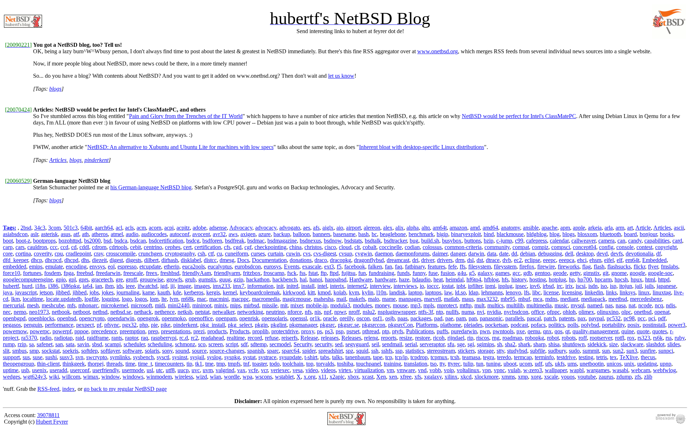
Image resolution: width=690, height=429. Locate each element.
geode (560, 273)
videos (328, 370)
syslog (214, 357)
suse (37, 357)
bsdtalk (373, 241)
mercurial (13, 305)
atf (76, 234)
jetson (46, 292)
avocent (201, 234)
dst (480, 260)
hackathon (258, 279)
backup (281, 234)
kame (148, 292)
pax (582, 318)
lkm (15, 299)
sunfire (648, 351)
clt (357, 247)
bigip (442, 234)
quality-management (595, 331)
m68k (187, 299)
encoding (76, 266)
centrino (153, 247)
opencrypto (92, 318)
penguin (33, 325)
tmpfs (234, 364)
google (637, 273)
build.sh (430, 241)
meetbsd (617, 299)
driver (427, 260)
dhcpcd (53, 260)
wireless (184, 377)
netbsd (100, 312)
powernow (15, 331)
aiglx (328, 228)
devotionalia (639, 253)
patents (567, 318)
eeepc (549, 260)
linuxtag (662, 292)
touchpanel (368, 364)
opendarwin (120, 318)
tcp (388, 357)
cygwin (363, 253)
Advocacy (240, 228)
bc (374, 234)
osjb (390, 318)
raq (144, 338)
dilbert (151, 260)
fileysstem (505, 266)
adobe (199, 228)
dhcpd (71, 260)
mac (201, 299)
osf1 (377, 318)
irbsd (548, 286)
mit (284, 305)
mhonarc (88, 305)
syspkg (232, 357)
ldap (473, 292)
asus (65, 234)
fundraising (381, 273)
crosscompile (120, 253)
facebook (354, 266)
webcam (640, 370)
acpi (169, 228)
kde (177, 292)
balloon (301, 234)
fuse (433, 273)
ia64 (87, 286)
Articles (57, 160)
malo (373, 299)
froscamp (273, 273)
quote (643, 331)
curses (258, 253)
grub (190, 279)
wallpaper (556, 370)
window (110, 377)
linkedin (594, 292)
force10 (11, 273)
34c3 (39, 228)
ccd (64, 247)
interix (337, 286)
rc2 (194, 338)
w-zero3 (532, 370)
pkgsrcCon (400, 325)
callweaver (583, 241)
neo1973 (39, 312)
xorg (536, 377)
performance (59, 325)
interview (380, 286)
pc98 (629, 318)
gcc (516, 273)
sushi (51, 357)
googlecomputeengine (28, 279)
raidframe (98, 338)
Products (239, 331)
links (611, 292)
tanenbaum (357, 357)
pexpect (85, 325)
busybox (451, 241)
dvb (506, 260)
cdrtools (118, 247)
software (132, 351)
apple (579, 228)
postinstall (654, 325)
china (295, 247)
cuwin (293, 253)
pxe (520, 331)
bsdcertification (166, 241)
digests (133, 260)
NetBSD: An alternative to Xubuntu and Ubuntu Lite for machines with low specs (180, 147)
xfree (405, 377)
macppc (240, 299)
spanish (255, 351)
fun (362, 273)
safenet (44, 344)
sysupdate (290, 357)
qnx (547, 331)
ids (119, 286)
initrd (292, 286)
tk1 (198, 364)
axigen (248, 234)
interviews (405, 286)
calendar (559, 241)
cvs (306, 253)
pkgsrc (327, 325)
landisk (397, 292)
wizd (201, 377)
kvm (354, 292)
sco (202, 344)
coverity (43, 253)
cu (219, 253)
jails (649, 286)
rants (116, 338)
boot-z (23, 241)
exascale (311, 266)
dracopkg (340, 260)
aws (233, 234)
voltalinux (468, 370)
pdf (662, 318)
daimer (439, 253)
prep (153, 331)
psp (340, 331)
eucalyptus (220, 266)
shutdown (573, 344)
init (280, 286)
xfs (417, 377)
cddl (84, 247)
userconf (79, 370)
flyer (653, 266)
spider (309, 351)
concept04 (584, 247)
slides (673, 344)
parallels (514, 318)
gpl (72, 279)
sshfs (386, 351)
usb (25, 370)
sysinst (179, 357)
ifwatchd (147, 286)
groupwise (152, 279)
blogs (55, 89)
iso (604, 286)
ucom (525, 364)
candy (634, 241)
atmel (117, 234)
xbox (353, 377)
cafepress (536, 241)
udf (538, 364)
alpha (412, 228)
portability (613, 325)
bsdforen (212, 241)
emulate (54, 266)
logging (110, 299)
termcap (523, 357)
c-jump (504, 241)
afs (316, 228)
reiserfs (289, 338)
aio (339, 228)
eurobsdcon (248, 266)
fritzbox (252, 273)
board (630, 234)
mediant (569, 299)
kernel (230, 292)
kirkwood (294, 292)
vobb (435, 370)
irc (559, 286)
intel (322, 286)
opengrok (148, 318)
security (323, 344)
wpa (247, 377)
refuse (272, 338)
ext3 (329, 266)
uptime (10, 370)
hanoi (315, 279)
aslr (34, 234)
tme (209, 364)
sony (167, 351)
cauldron (37, 247)
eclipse (532, 260)
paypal (596, 318)
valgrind (225, 370)
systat (249, 357)
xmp (523, 377)
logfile (91, 299)
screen (215, 344)
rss (669, 338)
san (59, 344)
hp (572, 279)
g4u (461, 273)
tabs (324, 357)
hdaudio (421, 279)
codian (412, 247)
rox (631, 338)
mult (479, 305)
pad (438, 318)
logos (141, 299)
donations (301, 260)
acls (129, 228)
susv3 (66, 357)
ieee (130, 286)
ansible (531, 228)
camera (606, 241)
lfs (526, 292)
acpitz (183, 228)
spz (349, 351)
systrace (267, 357)
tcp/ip (401, 357)
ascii (679, 228)
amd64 (490, 228)
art (630, 228)
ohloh (569, 312)
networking (250, 312)
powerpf (62, 331)
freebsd (85, 273)
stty (500, 351)
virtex (345, 370)
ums (572, 364)
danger (457, 253)
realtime (236, 338)
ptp (385, 331)
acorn (155, 228)
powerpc (40, 331)
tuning (493, 364)
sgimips (485, 344)
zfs (638, 377)
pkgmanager (303, 325)
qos (558, 331)
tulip (468, 364)
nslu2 (369, 312)
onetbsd (643, 312)
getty (575, 273)
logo (127, 299)
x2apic (337, 377)
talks (337, 357)
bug (414, 241)
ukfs (560, 364)
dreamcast (398, 260)
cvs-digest (324, 253)
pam (461, 318)
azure (264, 234)
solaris (152, 351)
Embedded (654, 260)
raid (79, 338)
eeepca (566, 260)
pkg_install (212, 325)
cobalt (369, 247)
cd (74, 247)
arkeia (595, 228)
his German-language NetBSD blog (151, 187)
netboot (81, 312)
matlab (451, 299)
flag (586, 266)
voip (449, 370)
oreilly (347, 318)
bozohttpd (70, 241)
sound (182, 351)
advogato (289, 228)
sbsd (97, 344)
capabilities (657, 241)
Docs (243, 260)
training (392, 364)
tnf (246, 364)
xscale (551, 377)
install (307, 286)
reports (388, 338)
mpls (428, 305)
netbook (61, 312)
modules (362, 305)
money (382, 305)
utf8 (170, 370)
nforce (295, 312)
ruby (680, 338)
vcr (264, 370)
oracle (330, 318)
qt (567, 331)
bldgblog (536, 234)
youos (568, 377)
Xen (381, 377)
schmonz (185, 344)
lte (164, 299)
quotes (659, 331)
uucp (183, 370)
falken (375, 266)
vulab (514, 370)
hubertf (11, 286)
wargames (598, 370)
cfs (227, 247)
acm (141, 228)
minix (220, 305)
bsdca (120, 241)
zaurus (606, 377)
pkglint (278, 325)
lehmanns (492, 292)
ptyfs (397, 331)
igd (163, 286)
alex (387, 228)
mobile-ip (316, 305)
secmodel (280, 344)
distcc (210, 260)
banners (321, 234)
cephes (172, 247)
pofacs (538, 325)
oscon (363, 318)
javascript (26, 292)
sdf (244, 344)
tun (479, 364)
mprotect (447, 305)
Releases (351, 338)
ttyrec (454, 364)
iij (172, 286)
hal (303, 279)
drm (459, 260)
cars (19, 247)
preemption (132, 331)
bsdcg (192, 241)
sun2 (618, 351)
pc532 (614, 318)
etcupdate (150, 266)
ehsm (595, 260)
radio (45, 338)
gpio (61, 279)
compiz (540, 247)
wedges (11, 377)
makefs (357, 299)
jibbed (63, 292)
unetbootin (592, 364)
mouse (400, 305)
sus (26, 357)
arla (608, 228)
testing (586, 357)
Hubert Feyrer (52, 422)
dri (415, 260)
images (202, 286)
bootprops (44, 241)
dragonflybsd (369, 260)
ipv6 (535, 286)
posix (633, 325)
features (436, 266)
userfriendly (105, 370)
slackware (632, 344)
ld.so (460, 292)
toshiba (345, 364)
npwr (340, 312)
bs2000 (92, 241)
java (7, 292)
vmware (406, 370)
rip (470, 338)
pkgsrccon (373, 325)
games (502, 273)
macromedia (266, 299)
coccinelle (390, 247)
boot (8, 241)
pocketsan (496, 325)
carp (8, 247)
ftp (324, 273)
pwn (485, 331)
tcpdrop (419, 357)
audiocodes (154, 234)
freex (151, 273)
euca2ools (193, 266)
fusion (448, 273)
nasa (621, 305)
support (11, 357)
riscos (482, 338)
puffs (442, 331)
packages (420, 318)
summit (591, 351)
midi (160, 305)
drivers (444, 260)
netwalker (223, 312)
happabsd (335, 279)
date (504, 253)
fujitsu (348, 273)
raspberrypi (163, 338)
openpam (226, 318)
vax (241, 370)
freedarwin (108, 273)
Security (303, 344)
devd (602, 253)
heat (438, 279)
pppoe (81, 331)
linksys (627, 292)
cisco (330, 247)
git (605, 273)
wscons (263, 377)
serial (411, 344)
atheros (100, 234)
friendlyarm (227, 273)
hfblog (491, 279)
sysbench (143, 357)
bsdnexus (310, 241)
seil (375, 344)
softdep (89, 351)
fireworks (568, 266)
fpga (69, 273)
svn (79, 357)
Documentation (269, 260)
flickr (639, 266)
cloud (345, 247)
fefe (452, 266)
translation (415, 364)
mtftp (466, 305)
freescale (133, 273)
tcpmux (439, 357)
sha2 (510, 344)
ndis (670, 305)
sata (70, 344)
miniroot (201, 305)
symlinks (120, 357)
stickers (466, 351)
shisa (554, 344)
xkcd (466, 377)
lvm (174, 299)
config (606, 247)
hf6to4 (473, 279)
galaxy (485, 273)
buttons (472, 241)
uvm (208, 370)
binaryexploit (466, 234)
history (518, 279)
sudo (574, 351)
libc (536, 292)
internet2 (357, 286)
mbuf (524, 299)
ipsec (521, 286)
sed (338, 344)
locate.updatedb (64, 299)
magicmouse (296, 299)
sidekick (597, 344)
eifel (609, 260)
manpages (410, 299)
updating (647, 364)
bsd (107, 241)
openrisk (249, 318)
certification (207, 247)
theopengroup (18, 364)
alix (399, 228)
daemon (384, 253)
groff (131, 279)
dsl (470, 260)
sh (499, 344)
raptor (131, 338)
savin (83, 344)
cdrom (99, 247)
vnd (422, 370)
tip (189, 364)
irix (569, 286)
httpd (664, 279)
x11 (322, 377)
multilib (515, 305)
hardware (385, 279)
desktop (585, 253)
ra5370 (29, 338)
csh (201, 253)
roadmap (512, 338)
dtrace (493, 260)
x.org (310, 377)
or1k (315, 318)
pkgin (261, 325)
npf (327, 312)
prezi (198, 331)
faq (398, 266)
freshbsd (169, 273)
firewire (546, 266)
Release (309, 338)
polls (572, 325)
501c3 (71, 228)
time (130, 364)
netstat (202, 312)
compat (520, 247)
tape (377, 357)
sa (31, 344)
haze (404, 279)
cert (187, 247)
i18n (40, 286)
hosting (537, 279)
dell (569, 253)
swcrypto (96, 357)
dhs (85, 260)
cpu (59, 253)
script (232, 344)
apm (565, 228)
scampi (113, 344)
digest (116, 260)
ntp (439, 312)
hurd (27, 286)
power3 (676, 325)
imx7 (238, 286)
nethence (165, 312)
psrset (352, 331)
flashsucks (619, 266)
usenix (39, 370)
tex (613, 357)
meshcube (53, 305)
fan (388, 266)
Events (291, 266)
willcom (71, 377)
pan (473, 318)
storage (486, 351)
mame (389, 299)
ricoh (439, 338)
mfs (71, 305)
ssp (398, 351)
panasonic (491, 318)
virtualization (369, 370)
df (658, 253)
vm (390, 370)
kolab (340, 292)
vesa (298, 370)
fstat (313, 273)
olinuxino (607, 312)
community (497, 247)
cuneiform (236, 253)
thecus (648, 357)
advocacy (265, 228)
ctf (211, 253)
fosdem (52, 273)
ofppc (553, 312)
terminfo (544, 357)
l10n (381, 292)
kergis (213, 292)
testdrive (566, 357)
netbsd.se (120, 312)
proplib (260, 331)
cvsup (345, 253)
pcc (641, 318)
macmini (219, 299)
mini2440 (178, 305)
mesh (33, 305)
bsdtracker (395, 241)
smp (34, 351)
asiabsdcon (15, 234)
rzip (22, 344)
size (613, 344)
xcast (367, 377)
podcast (519, 325)
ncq (659, 305)
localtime (33, 299)
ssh (374, 351)
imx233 (221, 286)
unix (629, 364)
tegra (488, 357)
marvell (432, 299)
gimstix (591, 273)
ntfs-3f (425, 312)
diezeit (99, 260)
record (255, 338)
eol (111, 266)
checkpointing (270, 247)
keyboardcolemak (260, 292)
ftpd (334, 273)
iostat (448, 286)
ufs (548, 364)
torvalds (325, 364)
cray (98, 253)
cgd (237, 247)
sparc (273, 351)
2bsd (25, 228)
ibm (109, 286)
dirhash (169, 260)
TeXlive (629, 357)
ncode (645, 305)
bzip (488, 241)
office (537, 312)
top (309, 364)
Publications (420, 331)
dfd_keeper (15, 260)
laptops (433, 292)
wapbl (577, 370)
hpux (636, 279)
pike (165, 325)
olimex (586, 312)
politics (556, 325)
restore (422, 338)
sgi (471, 344)
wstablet (284, 377)
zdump (624, 377)
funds (403, 273)
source (199, 351)
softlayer (110, 351)
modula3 (340, 305)
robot (553, 338)
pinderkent (96, 160)
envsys (97, 266)
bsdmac (255, 241)
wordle (232, 377)
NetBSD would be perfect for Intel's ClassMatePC (519, 116)
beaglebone (393, 234)
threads (114, 364)
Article (643, 228)
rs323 (644, 338)
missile (269, 305)
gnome (619, 273)
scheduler (134, 344)
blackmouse (510, 234)
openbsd (66, 318)
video (311, 370)
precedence (104, 331)
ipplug (505, 286)
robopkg (534, 338)
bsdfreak (234, 241)
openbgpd (14, 318)
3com (54, 228)
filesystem (479, 266)
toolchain (292, 364)
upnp (665, 364)
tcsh (454, 357)
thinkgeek (74, 364)
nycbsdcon (516, 312)
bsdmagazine (282, 241)
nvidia (494, 312)
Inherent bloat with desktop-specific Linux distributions (421, 147)
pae (449, 318)
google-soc (660, 273)
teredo (504, 357)
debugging (550, 253)
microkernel (114, 305)
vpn (486, 370)
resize (405, 338)
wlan (215, 377)
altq (426, 228)
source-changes (227, 351)
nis (317, 312)
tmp (220, 364)
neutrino (275, 312)
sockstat (51, 351)
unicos (614, 364)
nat (632, 305)
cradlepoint (78, 253)
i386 (53, 286)
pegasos (12, 325)
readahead (212, 338)
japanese (666, 286)
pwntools (503, 331)
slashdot (655, 344)
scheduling (160, 344)
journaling (127, 292)
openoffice (201, 318)
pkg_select (240, 325)
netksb (185, 312)
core (8, 253)
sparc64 (290, 351)
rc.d (183, 338)
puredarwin (464, 331)
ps (319, 331)
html (650, 279)
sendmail (392, 344)
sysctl (163, 357)
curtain (275, 253)
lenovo (513, 292)
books (666, 234)
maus (468, 299)
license (551, 292)
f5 (339, 266)
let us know (341, 76)
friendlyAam (196, 273)
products (217, 331)
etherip (171, 266)
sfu (450, 344)
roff (583, 338)
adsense (218, 228)
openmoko (174, 318)
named (594, 305)
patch (550, 318)
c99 (519, 241)
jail (638, 286)
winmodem (159, 377)
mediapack (593, 299)
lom (154, 299)
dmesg (227, 260)
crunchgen (150, 253)
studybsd (517, 351)
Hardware (360, 279)
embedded (14, 266)
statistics (414, 351)
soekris (70, 351)
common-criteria (463, 247)
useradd (58, 370)
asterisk (49, 234)
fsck (291, 273)
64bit (86, 228)
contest (644, 247)
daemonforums (412, 253)
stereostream (441, 351)
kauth (163, 292)
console (625, 247)
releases (330, 338)
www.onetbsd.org (437, 51)
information (260, 286)
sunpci (665, 351)
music (561, 305)
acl (119, 228)
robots (569, 338)
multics (495, 305)
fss (302, 273)
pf (99, 325)
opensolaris (274, 318)
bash (363, 234)
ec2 (518, 260)
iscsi (580, 286)
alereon (372, 228)
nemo (20, 312)
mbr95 (508, 299)
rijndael (455, 338)
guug (225, 279)
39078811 (48, 415)
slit (6, 351)
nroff (354, 312)
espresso (127, 266)
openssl (298, 318)
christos (313, 247)
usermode (133, 370)
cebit (135, 247)
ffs (462, 266)
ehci (581, 260)
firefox (526, 266)
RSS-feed (48, 389)
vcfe (253, 370)
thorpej (96, 364)
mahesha (324, 299)
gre (119, 279)
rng (496, 338)
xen (393, 377)
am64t (440, 228)
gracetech (102, 279)
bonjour (648, 234)
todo (275, 364)
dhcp (36, 260)
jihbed (80, 292)
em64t (632, 260)
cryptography (180, 253)
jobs (94, 292)
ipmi (490, 286)
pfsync (111, 325)
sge (461, 344)
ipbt (460, 286)
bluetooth (610, 234)
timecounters (169, 364)
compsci (560, 247)
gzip (238, 279)
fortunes (32, 273)
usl (150, 370)
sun (606, 351)
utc (159, 370)
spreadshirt (330, 351)
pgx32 (129, 325)
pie (154, 325)
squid (362, 351)
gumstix (207, 279)
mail (341, 299)
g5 (472, 273)
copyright (666, 247)
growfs (174, 279)
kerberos (193, 292)
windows (133, 377)
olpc (626, 312)
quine (627, 331)
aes (306, 228)
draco (320, 260)
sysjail (197, 357)
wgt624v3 (34, 377)
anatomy (510, 228)
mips (235, 305)
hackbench (284, 279)
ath (85, 234)
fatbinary (415, 266)
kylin (367, 292)
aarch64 (104, 228)
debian (527, 253)
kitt (311, 292)
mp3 (415, 305)
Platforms (426, 325)
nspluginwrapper (396, 312)
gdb (527, 273)
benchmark (421, 234)
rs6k (658, 338)
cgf (248, 247)
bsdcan (138, 241)
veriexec (280, 370)
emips (35, 266)
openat (662, 312)
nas (609, 305)
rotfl (619, 338)
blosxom (587, 234)
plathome (450, 325)
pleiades (473, 325)
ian (98, 286)
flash (599, 266)
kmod (324, 292)
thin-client (48, 364)
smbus (19, 351)
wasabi (620, 370)
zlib (648, 377)
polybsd (590, 325)
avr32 (219, 234)
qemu (534, 331)
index (68, 389)
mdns (551, 299)
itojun (625, 286)
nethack (143, 312)
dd (514, 253)
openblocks (41, 318)
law (448, 292)
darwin (476, 253)
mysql (577, 305)
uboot (509, 364)
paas (402, 318)
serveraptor (432, 344)
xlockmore (486, 377)
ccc (54, 247)
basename (344, 234)
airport (353, 228)
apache (549, 228)
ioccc (433, 286)
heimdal (455, 279)
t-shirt (310, 357)
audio (132, 234)
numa (467, 312)
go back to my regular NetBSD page (125, 389)
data (491, 253)
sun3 (631, 351)
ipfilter (475, 286)
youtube (587, 377)
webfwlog (664, 370)
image (184, 286)
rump (9, 344)
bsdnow (332, 241)
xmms (508, 377)
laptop (415, 292)
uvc (196, 370)
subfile (537, 351)
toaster (259, 364)
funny (419, 273)
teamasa (471, 357)
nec (7, 312)
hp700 (585, 279)
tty (442, 364)
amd (475, 228)
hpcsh (621, 279)
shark (524, 344)
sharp (539, 344)
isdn (593, 286)
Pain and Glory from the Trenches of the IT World (186, 116)
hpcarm (603, 279)
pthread (370, 331)
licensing (572, 292)
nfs (308, 312)
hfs (505, 279)
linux (644, 292)
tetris (601, 357)
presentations (175, 331)
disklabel (191, 260)
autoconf (179, 234)
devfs (617, 253)
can (621, 241)
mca (537, 299)
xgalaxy (433, 377)
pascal (534, 318)
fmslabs (669, 266)
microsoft (141, 305)
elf (619, 260)
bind (489, 234)
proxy (307, 331)
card (677, 241)
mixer (296, 305)
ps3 (329, 331)
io (422, 286)
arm (620, 228)
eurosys (272, 266)
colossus (432, 247)
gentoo (542, 273)
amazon (458, 228)
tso (433, 364)
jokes (108, 292)
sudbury (557, 351)
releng (371, 338)
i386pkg (70, 286)
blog (554, 234)
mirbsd (251, 305)
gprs (83, 279)
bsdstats (353, 241)
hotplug (557, 279)
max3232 (487, 299)
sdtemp (258, 344)
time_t (145, 364)
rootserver (601, 338)
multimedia (539, 305)
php (143, 325)
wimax (90, 377)
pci (651, 318)
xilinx (451, 377)
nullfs (452, 312)
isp (613, 286)
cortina (23, 253)
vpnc (499, 370)
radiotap (63, 338)
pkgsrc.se (348, 325)
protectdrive (284, 331)
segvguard (357, 344)
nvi (480, 312)
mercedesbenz (646, 299)
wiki (54, 377)
